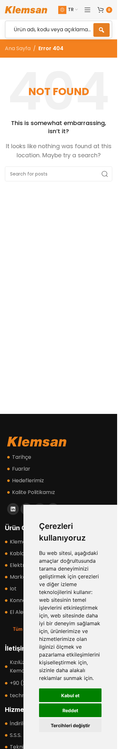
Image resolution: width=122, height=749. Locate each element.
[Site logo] (26, 9)
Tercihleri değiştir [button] (70, 725)
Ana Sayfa (18, 48)
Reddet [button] (70, 710)
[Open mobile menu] (87, 9)
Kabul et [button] (70, 695)
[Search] (104, 173)
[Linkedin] (13, 509)
